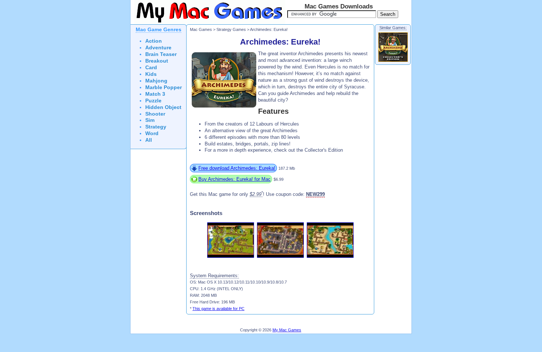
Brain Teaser (161, 54)
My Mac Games (286, 330)
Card (151, 67)
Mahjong (156, 81)
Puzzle (153, 100)
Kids (151, 74)
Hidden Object (163, 107)
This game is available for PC (218, 308)
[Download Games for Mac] (208, 23)
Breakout (156, 61)
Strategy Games (231, 29)
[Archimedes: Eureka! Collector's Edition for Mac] (393, 61)
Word (152, 133)
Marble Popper (163, 87)
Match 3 (155, 94)
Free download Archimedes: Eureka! (236, 168)
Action (153, 41)
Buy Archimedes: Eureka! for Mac (234, 179)
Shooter (155, 114)
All (148, 140)
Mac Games (201, 29)
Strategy (155, 127)
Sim (149, 120)
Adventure (158, 47)
